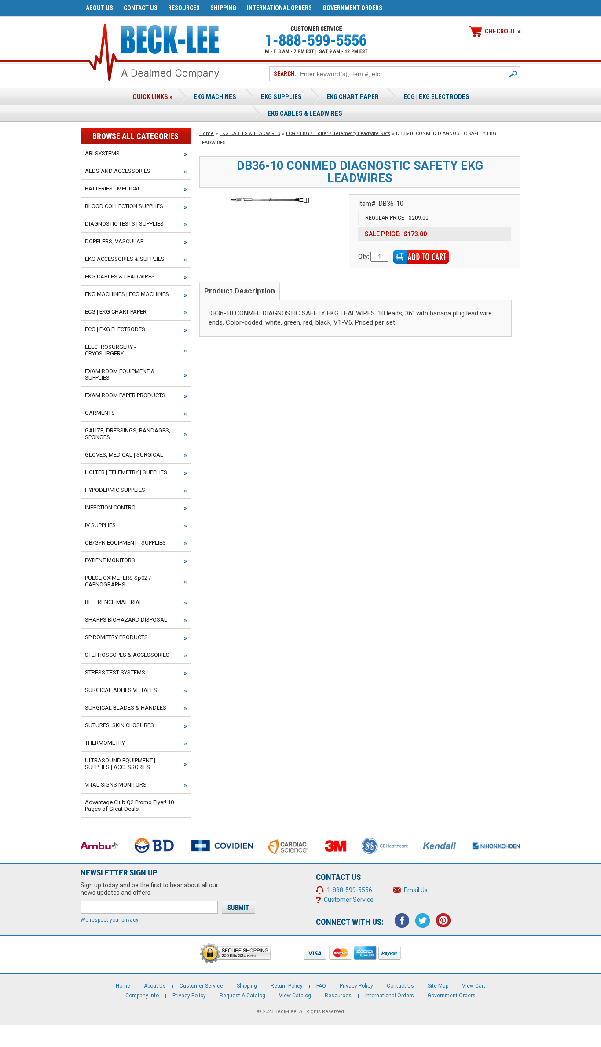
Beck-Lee (286, 1011)
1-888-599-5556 (349, 889)
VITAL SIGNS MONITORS (116, 784)
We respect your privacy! (110, 920)
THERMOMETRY (105, 742)
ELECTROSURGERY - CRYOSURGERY (110, 350)
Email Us (416, 889)
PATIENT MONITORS (110, 560)
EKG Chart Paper (352, 97)
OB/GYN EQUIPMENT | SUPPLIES (125, 542)
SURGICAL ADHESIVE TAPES (121, 690)
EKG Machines (215, 97)
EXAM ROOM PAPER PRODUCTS (125, 395)
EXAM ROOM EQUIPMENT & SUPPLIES (120, 374)
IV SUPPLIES (100, 525)
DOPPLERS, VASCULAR (114, 241)
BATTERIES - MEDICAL (113, 188)
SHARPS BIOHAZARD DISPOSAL (126, 619)
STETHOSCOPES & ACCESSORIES (127, 655)
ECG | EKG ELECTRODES (436, 97)
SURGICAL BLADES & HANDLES (125, 707)
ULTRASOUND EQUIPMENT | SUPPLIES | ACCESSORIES (120, 763)
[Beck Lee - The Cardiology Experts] (170, 38)
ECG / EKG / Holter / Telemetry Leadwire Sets (338, 133)
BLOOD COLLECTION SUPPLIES (124, 206)
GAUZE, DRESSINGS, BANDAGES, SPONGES (127, 433)
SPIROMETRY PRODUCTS (116, 637)
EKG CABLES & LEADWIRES (250, 133)
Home (206, 133)
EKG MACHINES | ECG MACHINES (127, 294)
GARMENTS (100, 413)
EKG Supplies (281, 97)
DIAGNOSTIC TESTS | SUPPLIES (124, 223)
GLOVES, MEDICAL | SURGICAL (124, 454)
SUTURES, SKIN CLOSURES (119, 725)
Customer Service (349, 899)
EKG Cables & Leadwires (305, 113)
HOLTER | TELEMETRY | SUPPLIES (126, 472)
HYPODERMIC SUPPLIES (115, 490)
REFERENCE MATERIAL (114, 602)
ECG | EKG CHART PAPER (116, 311)
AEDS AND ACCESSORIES (117, 171)
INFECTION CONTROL (112, 507)
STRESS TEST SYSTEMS (115, 672)
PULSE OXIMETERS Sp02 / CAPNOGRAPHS (118, 581)
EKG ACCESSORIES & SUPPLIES (125, 259)
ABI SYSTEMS (102, 153)
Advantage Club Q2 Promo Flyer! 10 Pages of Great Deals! (129, 805)
